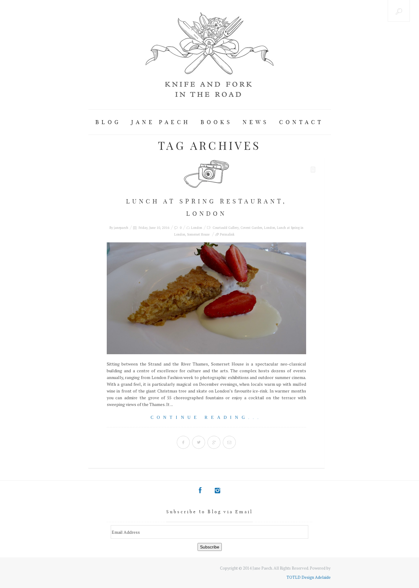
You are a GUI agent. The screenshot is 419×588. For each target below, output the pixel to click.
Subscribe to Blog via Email (209, 511)
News (256, 122)
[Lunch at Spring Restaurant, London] (206, 298)
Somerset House (198, 234)
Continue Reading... (206, 417)
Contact (301, 122)
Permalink (227, 234)
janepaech (121, 228)
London (196, 228)
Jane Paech (160, 122)
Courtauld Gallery (226, 228)
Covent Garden (251, 228)
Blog (108, 122)
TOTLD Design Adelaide (308, 577)
